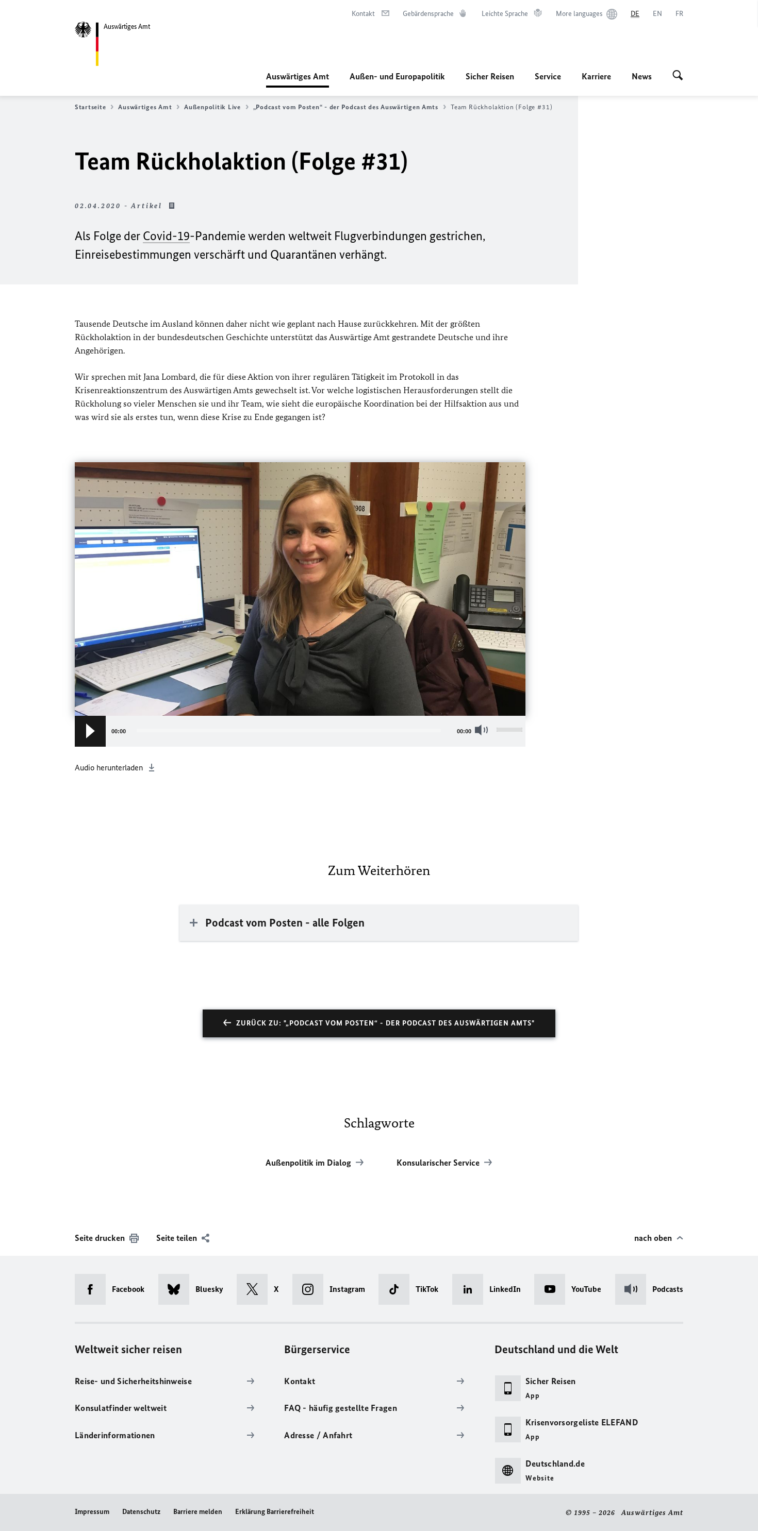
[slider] (511, 731)
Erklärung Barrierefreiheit (274, 1511)
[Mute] (484, 730)
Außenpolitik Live (212, 107)
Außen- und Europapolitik (397, 76)
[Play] (90, 731)
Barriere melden (197, 1511)
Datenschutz (141, 1511)
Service (548, 76)
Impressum (92, 1511)
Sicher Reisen (490, 76)
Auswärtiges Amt (297, 79)
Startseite (90, 107)
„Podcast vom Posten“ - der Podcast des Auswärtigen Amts (345, 107)
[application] (300, 731)
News (642, 76)
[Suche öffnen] (677, 76)
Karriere (596, 76)
